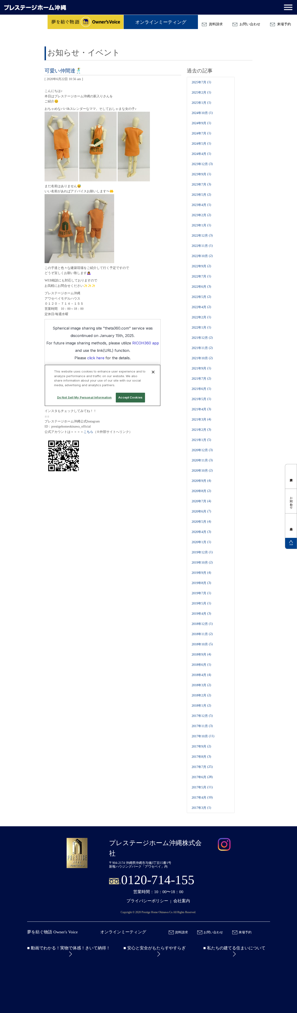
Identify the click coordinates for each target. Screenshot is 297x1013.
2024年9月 (199, 123)
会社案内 (181, 901)
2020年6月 (199, 511)
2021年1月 (199, 440)
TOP (291, 545)
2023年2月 (199, 215)
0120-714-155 (157, 880)
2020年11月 (200, 460)
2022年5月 (199, 297)
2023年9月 (199, 174)
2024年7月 (199, 133)
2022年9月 (199, 266)
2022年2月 (199, 317)
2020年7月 (199, 501)
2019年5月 (199, 603)
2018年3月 (199, 685)
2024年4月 (199, 154)
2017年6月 (199, 777)
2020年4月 (199, 532)
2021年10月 (200, 358)
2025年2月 (199, 92)
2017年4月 (199, 797)
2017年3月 (199, 808)
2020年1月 (199, 542)
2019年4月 (199, 613)
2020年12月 (200, 450)
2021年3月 (199, 419)
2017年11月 (200, 726)
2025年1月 (199, 103)
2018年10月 (200, 644)
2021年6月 (199, 389)
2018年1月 (199, 705)
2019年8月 (199, 583)
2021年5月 (199, 399)
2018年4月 (199, 675)
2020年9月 (199, 481)
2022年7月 (199, 276)
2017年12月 (200, 716)
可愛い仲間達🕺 (63, 71)
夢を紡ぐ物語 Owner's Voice (52, 932)
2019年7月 (199, 593)
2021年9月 (199, 368)
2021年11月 (200, 348)
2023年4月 (199, 205)
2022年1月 (199, 327)
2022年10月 (200, 256)
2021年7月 (199, 378)
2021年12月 (200, 338)
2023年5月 (199, 194)
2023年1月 (199, 225)
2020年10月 (200, 470)
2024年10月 (200, 113)
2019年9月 (199, 573)
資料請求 (215, 24)
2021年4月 (199, 409)
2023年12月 (200, 164)
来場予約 (283, 24)
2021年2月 (199, 429)
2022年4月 (199, 307)
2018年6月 (199, 665)
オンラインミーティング (160, 22)
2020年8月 (199, 491)
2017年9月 (199, 746)
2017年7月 (199, 767)
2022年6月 (199, 286)
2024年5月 (199, 143)
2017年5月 (199, 787)
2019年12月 (200, 552)
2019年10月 (200, 562)
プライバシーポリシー (147, 901)
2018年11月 (200, 634)
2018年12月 (200, 624)
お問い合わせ (249, 24)
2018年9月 (199, 654)
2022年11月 (200, 246)
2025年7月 (199, 82)
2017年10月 (200, 736)
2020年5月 (199, 521)
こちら (88, 432)
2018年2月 (199, 695)
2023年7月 (199, 184)
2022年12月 (200, 235)
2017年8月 (199, 756)
